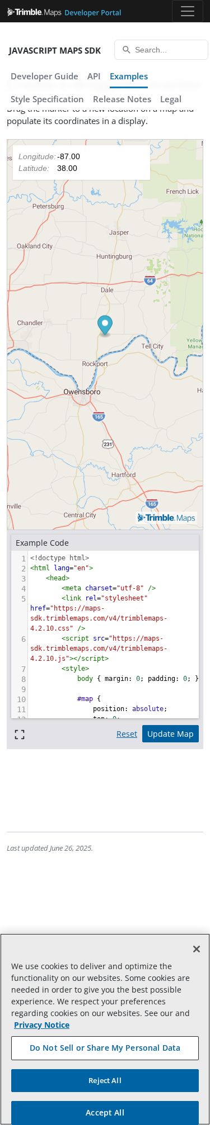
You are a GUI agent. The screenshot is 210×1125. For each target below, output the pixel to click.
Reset (126, 733)
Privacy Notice (41, 1024)
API (94, 76)
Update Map (170, 733)
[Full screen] (19, 733)
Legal (170, 98)
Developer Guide (44, 76)
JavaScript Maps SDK (55, 50)
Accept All (105, 1112)
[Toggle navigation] (187, 11)
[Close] (196, 949)
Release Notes (122, 98)
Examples (129, 76)
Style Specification (47, 98)
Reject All (104, 1080)
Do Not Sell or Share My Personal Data (105, 1047)
